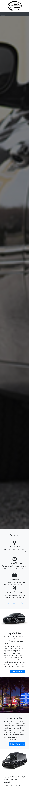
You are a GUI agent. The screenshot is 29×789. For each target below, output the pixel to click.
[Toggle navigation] (3, 14)
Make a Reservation (17, 744)
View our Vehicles (18, 671)
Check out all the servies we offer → (14, 603)
